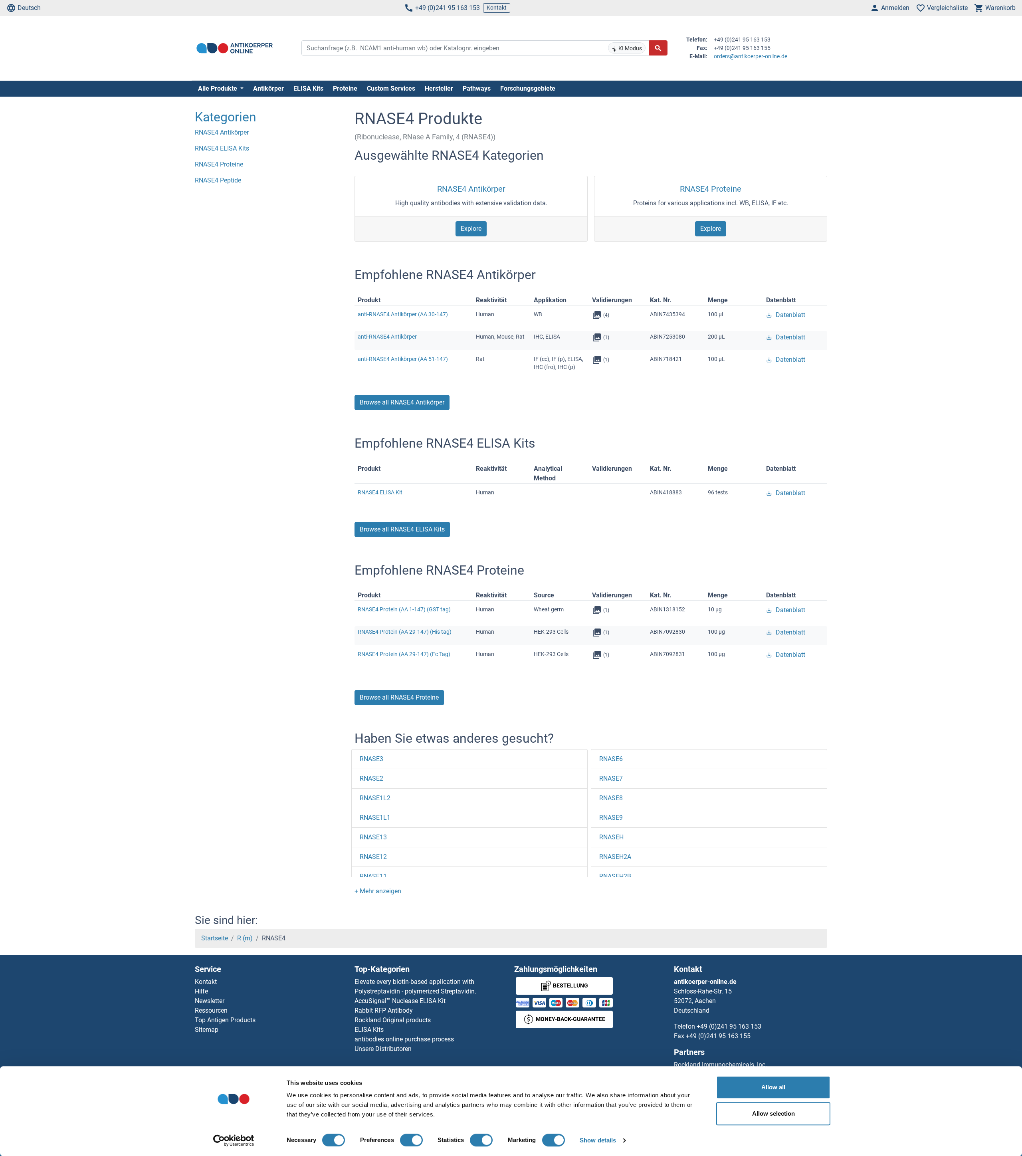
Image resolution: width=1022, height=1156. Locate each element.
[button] (378, 891)
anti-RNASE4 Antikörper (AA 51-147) (403, 359)
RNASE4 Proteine (710, 189)
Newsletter (209, 1001)
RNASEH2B (615, 876)
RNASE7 (611, 778)
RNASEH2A (615, 857)
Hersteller (439, 88)
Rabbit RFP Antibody (384, 1010)
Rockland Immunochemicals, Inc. (720, 1065)
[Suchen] (658, 48)
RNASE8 (611, 798)
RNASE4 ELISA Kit (380, 492)
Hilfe (201, 991)
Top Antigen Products (225, 1020)
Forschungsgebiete (527, 88)
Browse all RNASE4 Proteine (399, 697)
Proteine (345, 88)
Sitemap (206, 1029)
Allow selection (773, 1113)
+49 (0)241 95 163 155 (718, 1036)
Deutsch (29, 8)
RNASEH (611, 837)
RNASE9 (611, 817)
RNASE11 (373, 876)
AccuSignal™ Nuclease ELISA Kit (400, 1001)
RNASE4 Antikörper (471, 189)
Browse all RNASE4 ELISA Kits (402, 529)
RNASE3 (371, 759)
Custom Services (391, 88)
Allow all (773, 1087)
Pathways (477, 88)
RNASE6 (611, 759)
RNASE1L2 (375, 798)
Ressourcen (211, 1010)
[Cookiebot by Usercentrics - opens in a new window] (234, 1140)
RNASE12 (373, 857)
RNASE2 (371, 778)
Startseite (214, 938)
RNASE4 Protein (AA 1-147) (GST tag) (404, 609)
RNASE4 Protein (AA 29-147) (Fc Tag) (404, 654)
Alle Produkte (218, 88)
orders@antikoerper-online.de (750, 56)
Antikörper (268, 88)
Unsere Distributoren (383, 1049)
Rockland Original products (393, 1020)
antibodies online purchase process (404, 1039)
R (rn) (245, 938)
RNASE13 (373, 837)
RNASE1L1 (375, 817)
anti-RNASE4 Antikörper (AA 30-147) (403, 314)
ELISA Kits (308, 88)
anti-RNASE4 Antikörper (387, 336)
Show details (598, 1140)
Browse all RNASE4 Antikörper (402, 402)
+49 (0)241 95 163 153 (447, 8)
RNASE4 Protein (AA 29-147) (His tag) (405, 632)
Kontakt (497, 7)
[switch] (411, 1140)
